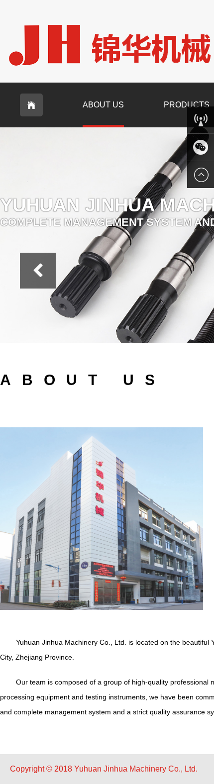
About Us (103, 104)
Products (187, 104)
